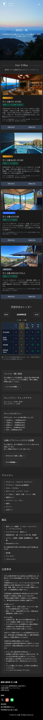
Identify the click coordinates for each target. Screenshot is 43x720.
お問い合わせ (5, 690)
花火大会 (27, 327)
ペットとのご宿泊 (11, 386)
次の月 (36, 314)
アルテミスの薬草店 (22, 485)
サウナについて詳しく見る (14, 456)
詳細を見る (31, 127)
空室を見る (11, 127)
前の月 (6, 314)
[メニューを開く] (39, 4)
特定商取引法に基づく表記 (9, 709)
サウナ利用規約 (11, 462)
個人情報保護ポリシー (8, 707)
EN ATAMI (6, 332)
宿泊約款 (3, 704)
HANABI (5, 345)
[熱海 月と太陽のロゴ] (8, 4)
